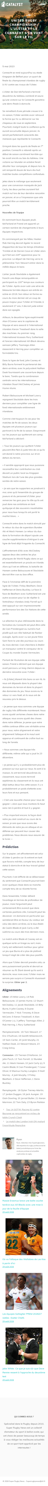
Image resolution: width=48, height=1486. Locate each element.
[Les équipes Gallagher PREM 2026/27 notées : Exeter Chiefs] (24, 1307)
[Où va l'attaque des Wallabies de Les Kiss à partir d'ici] (24, 1253)
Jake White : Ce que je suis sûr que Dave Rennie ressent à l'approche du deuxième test (23, 1372)
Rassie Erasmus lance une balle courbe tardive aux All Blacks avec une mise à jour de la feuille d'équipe (22, 1204)
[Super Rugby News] (12, 4)
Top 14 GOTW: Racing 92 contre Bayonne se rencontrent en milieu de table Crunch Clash (21, 1113)
